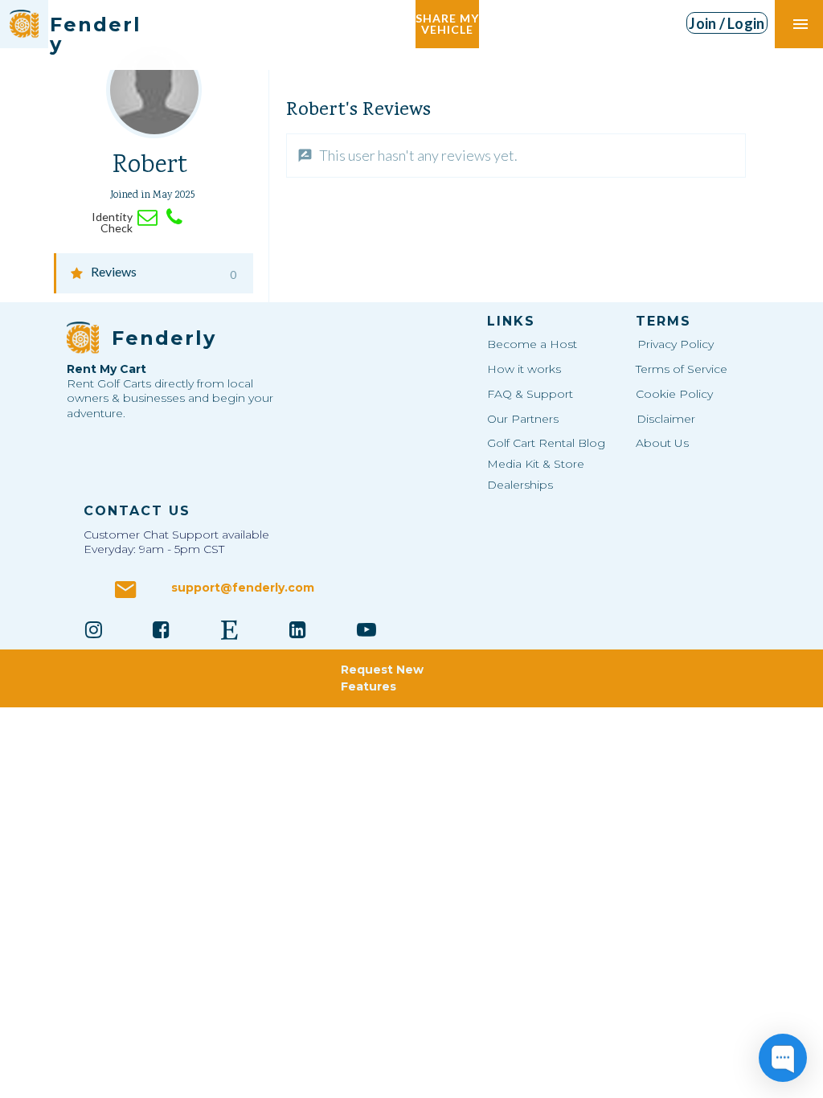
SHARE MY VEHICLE (447, 24)
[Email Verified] (147, 217)
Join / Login (726, 23)
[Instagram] (93, 629)
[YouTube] (366, 629)
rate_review (305, 155)
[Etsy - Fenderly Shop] (230, 629)
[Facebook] (161, 629)
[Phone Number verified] (174, 217)
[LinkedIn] (298, 629)
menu (800, 24)
